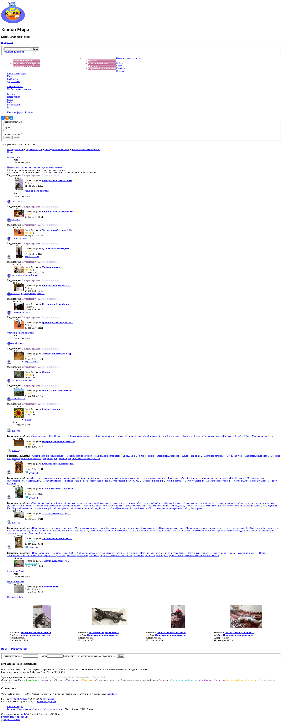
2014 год (16, 431)
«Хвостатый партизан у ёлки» (69, 503)
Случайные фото (34, 149)
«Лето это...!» (250, 530)
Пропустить (7, 42)
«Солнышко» (87, 680)
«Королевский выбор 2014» (236, 436)
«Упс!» (182, 530)
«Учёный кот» (96, 530)
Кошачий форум (15, 706)
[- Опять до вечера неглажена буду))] (178, 627)
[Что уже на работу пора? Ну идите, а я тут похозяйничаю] (19, 235)
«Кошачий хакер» (173, 503)
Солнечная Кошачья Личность (241, 680)
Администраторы (50, 175)
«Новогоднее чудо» (41, 553)
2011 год (33, 497)
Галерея (11, 94)
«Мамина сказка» (25, 505)
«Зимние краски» (146, 456)
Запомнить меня (12, 134)
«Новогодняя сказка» (41, 528)
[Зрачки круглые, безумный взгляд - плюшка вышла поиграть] (19, 328)
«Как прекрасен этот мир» (218, 480)
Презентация (13, 97)
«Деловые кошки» (16, 201)
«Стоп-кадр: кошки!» (135, 436)
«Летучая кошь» (131, 528)
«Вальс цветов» (61, 508)
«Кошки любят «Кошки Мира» (22, 275)
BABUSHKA (31, 589)
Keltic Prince (31, 541)
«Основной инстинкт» (152, 480)
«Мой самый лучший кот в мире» (164, 436)
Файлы (119, 63)
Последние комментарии (57, 149)
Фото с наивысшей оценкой (86, 149)
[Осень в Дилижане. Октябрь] (19, 395)
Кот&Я (28, 214)
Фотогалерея (13, 157)
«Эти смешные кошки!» (117, 530)
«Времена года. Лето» (54, 555)
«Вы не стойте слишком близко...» (201, 555)
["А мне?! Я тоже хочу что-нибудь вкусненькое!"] (18, 546)
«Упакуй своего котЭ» (102, 508)
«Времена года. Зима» (150, 553)
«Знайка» (71, 555)
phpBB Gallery (20, 699)
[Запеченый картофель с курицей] (19, 359)
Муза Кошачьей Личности (212, 680)
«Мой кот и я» (32, 256)
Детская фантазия (72, 58)
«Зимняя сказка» (148, 528)
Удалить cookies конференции (48, 709)
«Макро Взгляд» (234, 530)
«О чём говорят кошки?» (152, 478)
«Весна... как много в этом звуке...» (70, 530)
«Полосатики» (72, 680)
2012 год (33, 473)
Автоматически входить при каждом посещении (89, 656)
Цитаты (120, 71)
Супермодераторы (31, 175)
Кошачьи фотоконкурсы (37, 191)
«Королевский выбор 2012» (126, 480)
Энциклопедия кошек (51, 58)
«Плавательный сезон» (222, 553)
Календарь (12, 79)
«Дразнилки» (131, 553)
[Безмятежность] (19, 592)
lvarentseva (111, 694)
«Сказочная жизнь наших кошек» (47, 456)
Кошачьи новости (22, 60)
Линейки (93, 66)
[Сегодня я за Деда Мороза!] (19, 309)
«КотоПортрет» (237, 478)
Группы (11, 709)
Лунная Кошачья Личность (183, 680)
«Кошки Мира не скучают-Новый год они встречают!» (93, 456)
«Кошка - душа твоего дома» (109, 436)
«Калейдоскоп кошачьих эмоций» (36, 508)
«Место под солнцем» (213, 456)
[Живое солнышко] (19, 417)
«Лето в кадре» (240, 480)
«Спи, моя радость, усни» (143, 530)
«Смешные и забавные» (120, 555)
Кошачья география (16, 73)
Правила (93, 60)
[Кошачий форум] (13, 22)
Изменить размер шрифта (129, 58)
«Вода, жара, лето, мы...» (184, 505)
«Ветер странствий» (194, 480)
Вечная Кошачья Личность (155, 680)
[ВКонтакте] (3, 118)
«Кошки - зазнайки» (191, 456)
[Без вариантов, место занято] (19, 189)
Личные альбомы (15, 571)
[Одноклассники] (7, 118)
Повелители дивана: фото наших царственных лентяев (34, 167)
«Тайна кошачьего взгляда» (80, 436)
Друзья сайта (13, 81)
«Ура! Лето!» (31, 361)
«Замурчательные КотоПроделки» (48, 436)
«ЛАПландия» (33, 480)
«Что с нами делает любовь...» (198, 503)
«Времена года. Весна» (174, 553)
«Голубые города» (194, 508)
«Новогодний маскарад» (97, 503)
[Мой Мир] (11, 118)
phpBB (24, 714)
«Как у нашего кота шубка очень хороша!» (206, 478)
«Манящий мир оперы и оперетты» (202, 528)
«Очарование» (176, 508)
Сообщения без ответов (19, 89)
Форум (86, 58)
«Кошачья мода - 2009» (63, 553)
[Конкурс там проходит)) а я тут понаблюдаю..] (19, 290)
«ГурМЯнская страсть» (110, 528)
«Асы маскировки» (80, 508)
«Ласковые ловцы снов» (256, 456)
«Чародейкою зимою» (42, 503)
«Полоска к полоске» (100, 480)
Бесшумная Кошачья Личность (125, 680)
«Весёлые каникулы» (246, 553)
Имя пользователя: (13, 656)
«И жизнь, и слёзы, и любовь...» (230, 503)
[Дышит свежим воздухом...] (19, 257)
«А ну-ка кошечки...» (40, 530)
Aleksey (28, 183)
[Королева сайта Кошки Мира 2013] (19, 472)
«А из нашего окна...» (160, 505)
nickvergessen (47, 699)
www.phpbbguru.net (46, 701)
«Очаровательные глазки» (48, 505)
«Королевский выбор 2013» (86, 458)
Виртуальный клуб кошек (102, 68)
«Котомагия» (13, 219)
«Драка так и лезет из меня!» (125, 503)
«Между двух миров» (52, 480)
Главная (11, 58)
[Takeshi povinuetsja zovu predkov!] (19, 566)
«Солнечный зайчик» (152, 503)
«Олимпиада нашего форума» (92, 555)
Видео (119, 65)
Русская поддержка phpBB (14, 717)
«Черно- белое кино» (167, 530)
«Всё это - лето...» (16, 398)
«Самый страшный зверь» (110, 553)
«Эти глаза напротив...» (19, 312)
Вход (9, 107)
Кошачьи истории (22, 66)
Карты (10, 76)
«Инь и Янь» (17, 680)
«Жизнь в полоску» (72, 505)
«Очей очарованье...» (144, 555)
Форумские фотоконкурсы (20, 333)
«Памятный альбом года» (170, 528)
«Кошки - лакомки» (129, 478)
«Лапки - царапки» (63, 528)
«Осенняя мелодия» (197, 530)
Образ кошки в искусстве (26, 63)
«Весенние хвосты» (17, 238)
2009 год (33, 547)
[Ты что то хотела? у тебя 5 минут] (19, 517)
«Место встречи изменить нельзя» (244, 505)
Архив (28, 419)
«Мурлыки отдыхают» (262, 436)
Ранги (10, 99)
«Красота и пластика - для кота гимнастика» (53, 478)
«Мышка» (59, 680)
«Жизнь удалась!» (175, 478)
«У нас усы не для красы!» (234, 528)
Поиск (10, 152)
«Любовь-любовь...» (86, 553)
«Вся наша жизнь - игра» (76, 480)
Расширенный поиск (14, 51)
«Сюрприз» (162, 555)
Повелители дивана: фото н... (34, 635)
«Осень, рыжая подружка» (20, 380)
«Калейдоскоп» (31, 680)
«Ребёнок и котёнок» (31, 555)
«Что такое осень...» (158, 508)
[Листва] (19, 377)
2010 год (16, 522)
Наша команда (24, 709)
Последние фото (15, 149)
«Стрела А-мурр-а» (211, 436)
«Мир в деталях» (257, 480)
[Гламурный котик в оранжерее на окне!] (19, 497)
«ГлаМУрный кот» (191, 436)
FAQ (9, 102)
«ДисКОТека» (129, 456)
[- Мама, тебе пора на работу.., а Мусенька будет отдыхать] (246, 627)
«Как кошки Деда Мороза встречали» (26, 293)
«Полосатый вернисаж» (39, 533)
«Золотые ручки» (216, 530)
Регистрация (13, 104)
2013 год (16, 450)
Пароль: (43, 656)
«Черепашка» (101, 680)
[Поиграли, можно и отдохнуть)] (19, 445)
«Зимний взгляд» (174, 480)
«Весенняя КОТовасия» (168, 456)
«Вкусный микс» (15, 343)
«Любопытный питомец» (89, 478)
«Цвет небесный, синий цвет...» (131, 508)
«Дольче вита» (176, 555)
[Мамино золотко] (19, 272)
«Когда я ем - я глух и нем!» (212, 505)
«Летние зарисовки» (31, 458)
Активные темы (15, 86)
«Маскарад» (46, 680)
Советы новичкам (98, 63)
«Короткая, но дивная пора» (57, 458)
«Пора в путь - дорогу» (198, 553)
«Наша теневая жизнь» (136, 505)
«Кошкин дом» (110, 478)
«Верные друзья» (234, 456)
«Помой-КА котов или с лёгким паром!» (103, 505)
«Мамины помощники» (86, 528)
